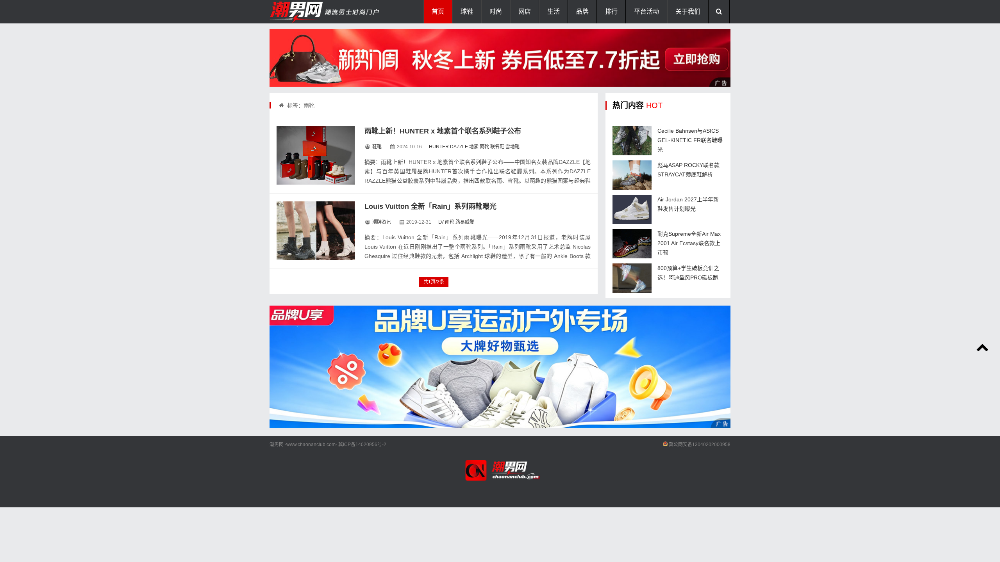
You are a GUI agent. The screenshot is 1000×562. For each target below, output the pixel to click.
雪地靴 (512, 146)
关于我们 (687, 11)
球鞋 (467, 11)
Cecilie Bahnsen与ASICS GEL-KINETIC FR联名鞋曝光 (690, 140)
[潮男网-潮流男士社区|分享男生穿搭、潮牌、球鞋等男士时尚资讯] (309, 11)
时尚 (495, 11)
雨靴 (484, 146)
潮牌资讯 (381, 222)
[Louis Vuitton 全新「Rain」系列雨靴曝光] (316, 230)
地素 (474, 146)
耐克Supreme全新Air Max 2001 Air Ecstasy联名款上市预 (689, 243)
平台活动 (646, 11)
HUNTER (439, 146)
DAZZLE (459, 146)
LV (441, 222)
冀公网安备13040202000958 (699, 444)
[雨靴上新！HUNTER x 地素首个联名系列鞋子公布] (316, 155)
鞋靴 (377, 146)
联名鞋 (497, 146)
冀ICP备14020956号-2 (362, 444)
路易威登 (464, 222)
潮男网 (277, 444)
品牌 (582, 11)
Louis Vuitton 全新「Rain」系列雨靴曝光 (430, 206)
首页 (438, 11)
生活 (553, 11)
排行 (611, 11)
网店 (524, 11)
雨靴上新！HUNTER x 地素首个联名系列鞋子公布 (442, 131)
